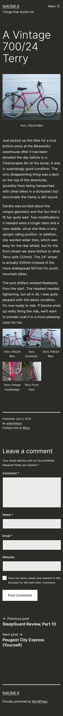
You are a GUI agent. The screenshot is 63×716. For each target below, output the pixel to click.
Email (7, 536)
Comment (11, 473)
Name (8, 514)
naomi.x (11, 6)
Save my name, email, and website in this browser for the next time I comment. (34, 580)
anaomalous (14, 423)
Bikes (26, 427)
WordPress (39, 701)
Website (8, 557)
